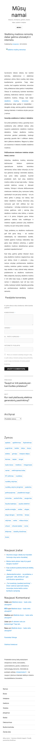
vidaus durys (23, 520)
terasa (27, 515)
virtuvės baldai (17, 526)
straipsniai (15, 44)
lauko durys (9, 465)
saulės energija (10, 509)
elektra (7, 454)
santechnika (18, 498)
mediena (18, 465)
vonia (26, 526)
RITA (6, 609)
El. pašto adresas (12, 336)
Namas (5, 689)
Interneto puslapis (12, 345)
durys (29, 448)
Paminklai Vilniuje (10, 637)
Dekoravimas (7, 722)
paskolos (28, 487)
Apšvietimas (27, 442)
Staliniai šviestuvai (10, 644)
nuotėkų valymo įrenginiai (14, 487)
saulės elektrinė (24, 504)
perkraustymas (10, 492)
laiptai (14, 459)
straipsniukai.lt (21, 672)
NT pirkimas (9, 476)
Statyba (5, 708)
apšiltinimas (17, 442)
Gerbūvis (6, 703)
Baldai (5, 718)
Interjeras (6, 698)
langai (21, 459)
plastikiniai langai (24, 492)
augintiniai (8, 448)
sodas (20, 509)
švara (7, 537)
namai (7, 470)
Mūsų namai (6, 738)
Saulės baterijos (10, 504)
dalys (23, 448)
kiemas (7, 459)
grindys (14, 454)
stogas (26, 509)
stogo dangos (10, 515)
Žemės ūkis (7, 732)
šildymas (8, 531)
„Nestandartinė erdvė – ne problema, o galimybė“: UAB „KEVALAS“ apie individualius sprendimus (19, 576)
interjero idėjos (24, 454)
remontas (8, 498)
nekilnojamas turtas (18, 470)
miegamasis (28, 465)
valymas (8, 520)
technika (20, 515)
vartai (15, 520)
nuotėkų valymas (11, 481)
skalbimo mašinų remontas (16, 101)
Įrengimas (6, 713)
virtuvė (7, 526)
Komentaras (9, 312)
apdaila (7, 442)
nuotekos (19, 476)
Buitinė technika (8, 727)
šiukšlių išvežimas (20, 531)
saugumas (28, 498)
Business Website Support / (19, 738)
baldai (17, 448)
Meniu (19, 27)
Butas (5, 694)
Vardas (7, 328)
